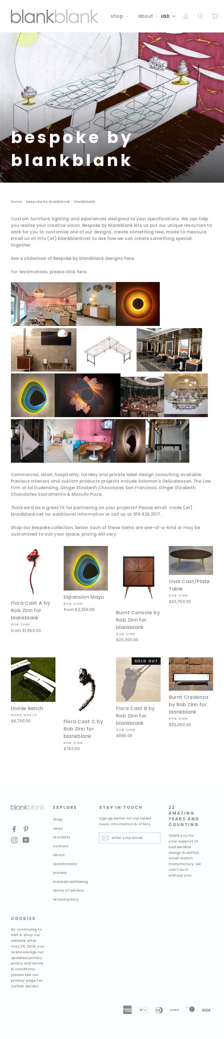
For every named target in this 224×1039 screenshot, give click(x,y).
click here (76, 272)
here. (129, 258)
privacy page (23, 980)
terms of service (68, 890)
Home (16, 201)
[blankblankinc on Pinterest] (26, 829)
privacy (60, 872)
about (146, 16)
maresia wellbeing (70, 881)
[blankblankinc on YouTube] (26, 839)
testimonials (65, 863)
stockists (61, 837)
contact (61, 846)
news (58, 828)
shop (117, 16)
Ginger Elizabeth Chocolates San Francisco (108, 488)
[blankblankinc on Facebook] (14, 829)
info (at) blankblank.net (64, 238)
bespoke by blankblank (48, 201)
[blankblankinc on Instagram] (14, 839)
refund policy (65, 899)
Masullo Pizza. (87, 494)
